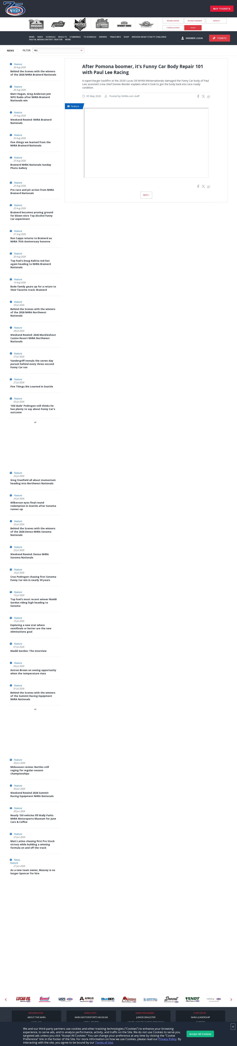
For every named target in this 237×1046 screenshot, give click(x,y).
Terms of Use (104, 1042)
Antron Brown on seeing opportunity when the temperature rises (33, 671)
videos (193, 28)
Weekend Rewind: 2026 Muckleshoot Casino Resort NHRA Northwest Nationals (33, 338)
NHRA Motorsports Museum (91, 1017)
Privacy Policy (167, 1039)
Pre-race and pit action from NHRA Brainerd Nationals (32, 191)
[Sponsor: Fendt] (192, 1000)
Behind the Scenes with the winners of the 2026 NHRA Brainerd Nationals (33, 73)
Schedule (51, 37)
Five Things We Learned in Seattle (31, 386)
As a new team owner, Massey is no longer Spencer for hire (32, 871)
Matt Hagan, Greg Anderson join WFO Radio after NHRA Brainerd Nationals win (30, 97)
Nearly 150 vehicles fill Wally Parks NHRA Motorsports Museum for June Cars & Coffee (33, 819)
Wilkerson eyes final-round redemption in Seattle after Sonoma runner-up (33, 506)
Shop (126, 37)
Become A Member (195, 21)
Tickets (221, 38)
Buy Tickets (222, 8)
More (68, 39)
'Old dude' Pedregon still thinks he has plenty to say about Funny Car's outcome (32, 409)
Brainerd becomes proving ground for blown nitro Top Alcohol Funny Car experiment (31, 216)
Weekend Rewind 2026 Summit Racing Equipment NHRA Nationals (32, 794)
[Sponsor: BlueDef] (108, 1000)
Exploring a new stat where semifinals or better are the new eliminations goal (30, 628)
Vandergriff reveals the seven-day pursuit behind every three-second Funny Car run (32, 364)
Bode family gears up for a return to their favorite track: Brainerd (33, 288)
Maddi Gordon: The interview (28, 651)
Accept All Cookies (200, 1034)
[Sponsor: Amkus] (87, 1000)
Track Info (115, 37)
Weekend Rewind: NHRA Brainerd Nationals (31, 121)
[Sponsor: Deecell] (171, 1000)
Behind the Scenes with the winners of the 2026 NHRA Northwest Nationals (32, 312)
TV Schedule (89, 37)
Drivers (103, 37)
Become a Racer (173, 21)
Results (62, 37)
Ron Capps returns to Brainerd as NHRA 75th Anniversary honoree (31, 240)
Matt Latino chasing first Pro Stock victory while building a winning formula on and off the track (32, 844)
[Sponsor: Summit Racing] (44, 1000)
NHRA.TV (216, 21)
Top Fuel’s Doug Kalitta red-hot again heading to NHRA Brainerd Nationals (30, 264)
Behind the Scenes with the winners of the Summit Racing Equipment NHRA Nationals (32, 696)
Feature (18, 64)
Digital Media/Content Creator (45, 39)
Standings (75, 37)
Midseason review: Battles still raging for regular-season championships (29, 770)
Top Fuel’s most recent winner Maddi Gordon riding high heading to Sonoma (33, 602)
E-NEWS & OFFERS (173, 28)
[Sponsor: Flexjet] (214, 1000)
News (32, 37)
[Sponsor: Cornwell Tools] (150, 1000)
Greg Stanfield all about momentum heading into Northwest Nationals (33, 481)
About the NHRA (36, 1017)
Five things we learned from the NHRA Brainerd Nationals (30, 144)
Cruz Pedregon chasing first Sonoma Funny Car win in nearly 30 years (33, 578)
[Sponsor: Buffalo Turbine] (129, 1000)
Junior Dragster (145, 1017)
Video (40, 37)
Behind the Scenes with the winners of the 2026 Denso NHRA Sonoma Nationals (32, 532)
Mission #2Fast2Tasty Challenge (149, 37)
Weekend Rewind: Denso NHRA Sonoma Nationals (29, 556)
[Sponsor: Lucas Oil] (23, 1000)
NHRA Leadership (200, 1017)
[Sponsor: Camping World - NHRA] (65, 1000)
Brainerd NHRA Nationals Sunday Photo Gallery (30, 166)
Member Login (194, 38)
